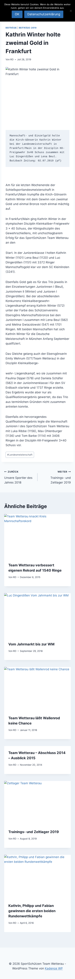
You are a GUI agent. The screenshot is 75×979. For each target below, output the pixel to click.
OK (17, 14)
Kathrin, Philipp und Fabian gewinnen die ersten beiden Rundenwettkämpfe (31, 911)
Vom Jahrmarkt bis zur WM (31, 644)
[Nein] (70, 11)
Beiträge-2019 (28, 27)
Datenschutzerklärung (43, 14)
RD (12, 59)
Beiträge (11, 27)
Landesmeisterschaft (19, 454)
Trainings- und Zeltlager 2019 (60, 477)
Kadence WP (54, 968)
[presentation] (37, 536)
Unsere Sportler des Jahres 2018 (18, 477)
